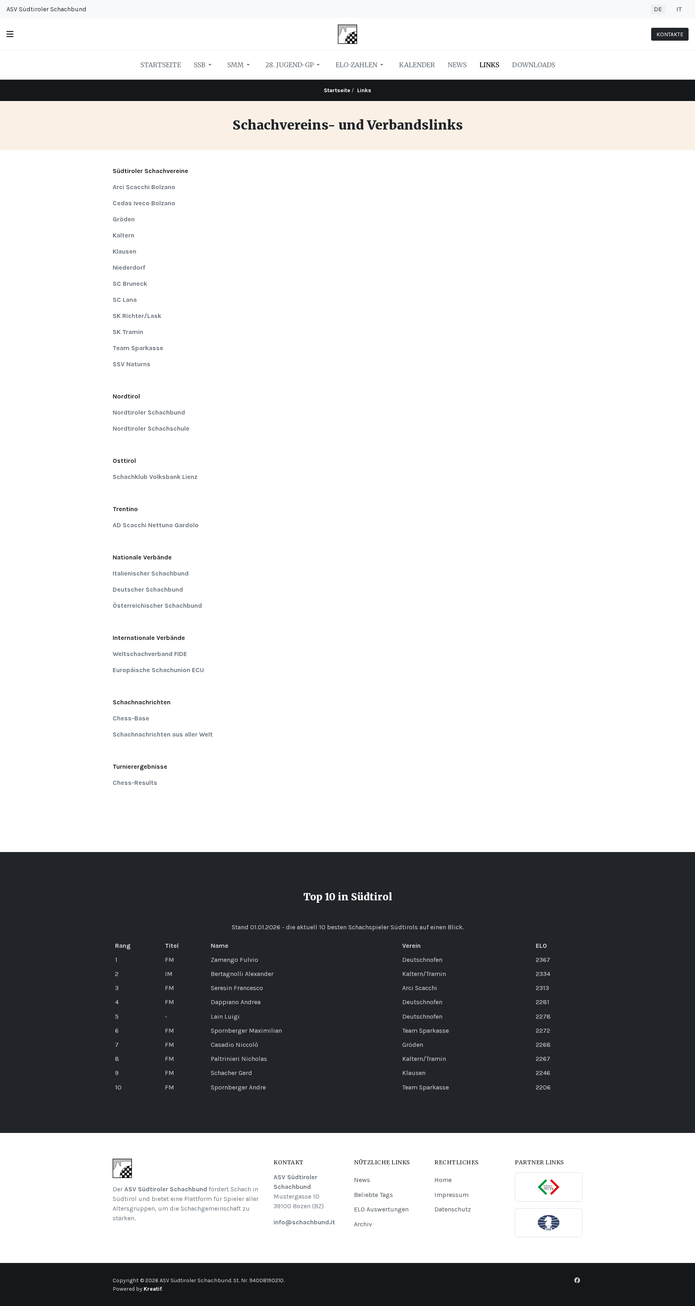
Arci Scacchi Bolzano (144, 187)
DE (658, 9)
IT (679, 9)
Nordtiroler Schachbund (149, 412)
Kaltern (123, 235)
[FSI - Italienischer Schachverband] (548, 1187)
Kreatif (153, 1288)
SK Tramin (128, 332)
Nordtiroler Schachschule (151, 428)
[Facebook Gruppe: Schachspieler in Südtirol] (577, 1280)
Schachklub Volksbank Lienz (155, 477)
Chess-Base (131, 718)
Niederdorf (129, 267)
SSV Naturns (131, 364)
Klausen (124, 251)
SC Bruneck (130, 283)
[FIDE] (548, 1222)
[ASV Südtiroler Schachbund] (347, 33)
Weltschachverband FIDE (150, 654)
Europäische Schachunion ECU (158, 670)
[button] (10, 34)
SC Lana (125, 299)
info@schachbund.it (304, 1222)
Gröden (124, 219)
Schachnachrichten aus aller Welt (163, 734)
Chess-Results (135, 782)
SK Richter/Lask (137, 316)
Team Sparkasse (138, 348)
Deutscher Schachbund (148, 589)
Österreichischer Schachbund (157, 605)
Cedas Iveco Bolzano (144, 203)
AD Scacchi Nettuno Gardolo (156, 525)
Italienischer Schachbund (151, 573)
